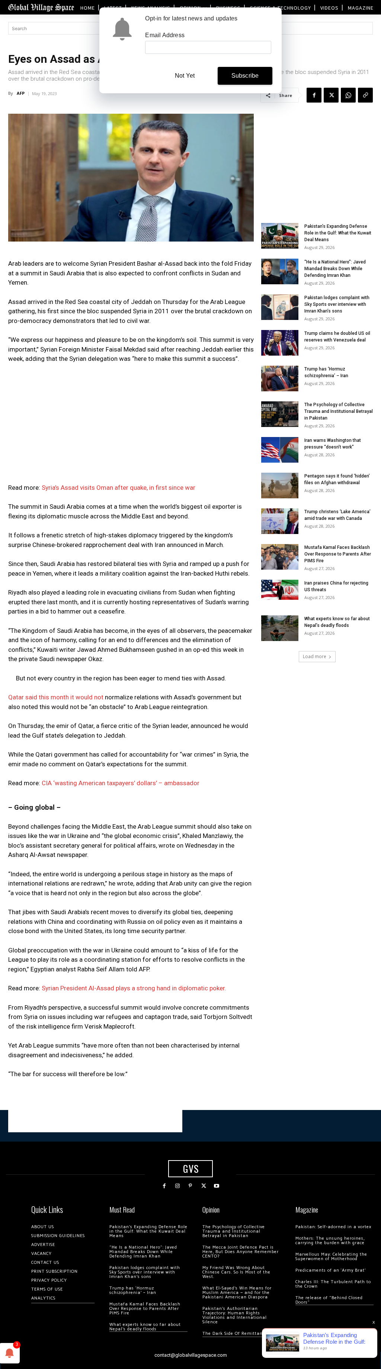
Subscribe (245, 75)
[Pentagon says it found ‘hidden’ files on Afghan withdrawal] (279, 485)
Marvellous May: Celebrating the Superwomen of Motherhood (331, 1256)
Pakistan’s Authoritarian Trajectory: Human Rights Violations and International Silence (234, 1315)
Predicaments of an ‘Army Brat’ (330, 1270)
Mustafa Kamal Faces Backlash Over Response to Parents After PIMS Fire (337, 554)
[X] (331, 95)
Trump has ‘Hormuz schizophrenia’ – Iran (132, 1290)
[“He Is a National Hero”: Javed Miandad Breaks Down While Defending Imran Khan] (279, 271)
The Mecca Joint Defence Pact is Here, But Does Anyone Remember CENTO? (240, 1252)
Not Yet (185, 75)
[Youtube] (216, 1186)
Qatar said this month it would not (55, 697)
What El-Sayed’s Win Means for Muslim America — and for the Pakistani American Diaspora (237, 1293)
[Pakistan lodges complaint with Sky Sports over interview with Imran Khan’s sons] (279, 307)
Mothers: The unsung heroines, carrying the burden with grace (330, 1240)
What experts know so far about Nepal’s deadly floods (145, 1327)
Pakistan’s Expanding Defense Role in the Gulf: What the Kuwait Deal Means (337, 233)
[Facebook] (314, 95)
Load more (314, 656)
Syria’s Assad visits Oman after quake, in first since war (118, 487)
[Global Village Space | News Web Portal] (41, 7)
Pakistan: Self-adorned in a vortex (333, 1226)
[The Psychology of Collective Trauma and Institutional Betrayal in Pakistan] (279, 414)
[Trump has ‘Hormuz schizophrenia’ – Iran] (279, 378)
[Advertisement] (131, 425)
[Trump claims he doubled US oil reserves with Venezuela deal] (279, 343)
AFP (21, 93)
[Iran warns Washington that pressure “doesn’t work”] (279, 450)
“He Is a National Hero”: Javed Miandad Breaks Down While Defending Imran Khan (335, 268)
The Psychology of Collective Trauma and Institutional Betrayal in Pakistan (338, 411)
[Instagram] (177, 1186)
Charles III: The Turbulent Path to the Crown (333, 1284)
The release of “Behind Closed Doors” (329, 1300)
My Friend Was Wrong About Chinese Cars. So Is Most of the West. (236, 1272)
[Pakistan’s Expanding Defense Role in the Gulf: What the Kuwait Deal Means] (279, 236)
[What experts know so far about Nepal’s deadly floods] (279, 628)
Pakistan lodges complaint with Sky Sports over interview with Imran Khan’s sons (336, 304)
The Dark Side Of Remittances (236, 1333)
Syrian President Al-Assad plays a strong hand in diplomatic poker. (134, 988)
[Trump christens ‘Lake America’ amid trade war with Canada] (279, 521)
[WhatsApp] (348, 95)
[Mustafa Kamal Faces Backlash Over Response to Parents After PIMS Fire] (279, 557)
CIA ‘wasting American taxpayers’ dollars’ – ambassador (120, 783)
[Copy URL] (365, 95)
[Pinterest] (190, 1186)
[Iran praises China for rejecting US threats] (279, 589)
